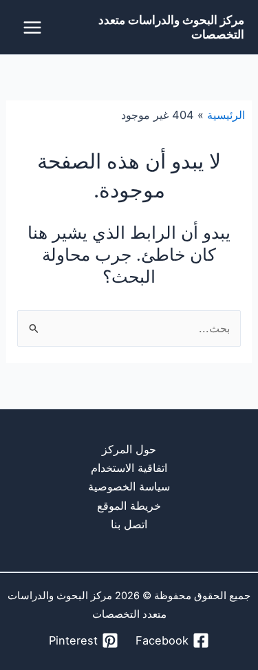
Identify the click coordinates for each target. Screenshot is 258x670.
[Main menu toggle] (33, 27)
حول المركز (129, 449)
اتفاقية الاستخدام (129, 468)
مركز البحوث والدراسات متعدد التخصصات (171, 26)
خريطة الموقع (129, 505)
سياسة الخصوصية (129, 486)
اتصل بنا (129, 524)
